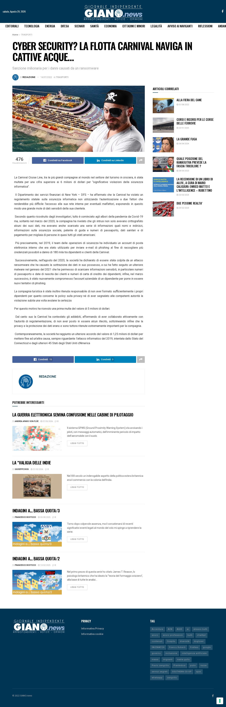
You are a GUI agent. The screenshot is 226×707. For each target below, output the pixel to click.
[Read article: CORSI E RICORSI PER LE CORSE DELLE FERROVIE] (163, 125)
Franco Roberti (177, 647)
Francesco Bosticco (25, 517)
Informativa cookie (92, 634)
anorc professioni (173, 635)
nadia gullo (183, 659)
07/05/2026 (47, 421)
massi (155, 659)
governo (156, 653)
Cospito (171, 641)
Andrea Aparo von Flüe (26, 421)
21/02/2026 (37, 469)
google (207, 647)
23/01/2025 (183, 127)
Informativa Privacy (92, 628)
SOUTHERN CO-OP (182, 671)
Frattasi (194, 647)
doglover (199, 641)
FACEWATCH (158, 647)
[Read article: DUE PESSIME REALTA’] (163, 209)
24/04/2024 (183, 143)
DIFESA (65, 26)
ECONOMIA (110, 26)
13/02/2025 (45, 565)
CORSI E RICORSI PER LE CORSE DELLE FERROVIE (195, 121)
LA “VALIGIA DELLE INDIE (31, 462)
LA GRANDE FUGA (187, 139)
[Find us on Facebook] (222, 11)
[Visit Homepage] (113, 11)
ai (188, 629)
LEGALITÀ (156, 26)
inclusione (171, 653)
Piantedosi (180, 665)
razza (203, 665)
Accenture (157, 629)
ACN (170, 629)
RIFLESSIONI (205, 26)
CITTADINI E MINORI (133, 26)
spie (198, 671)
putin (193, 665)
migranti (168, 659)
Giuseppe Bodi (22, 469)
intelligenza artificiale (194, 653)
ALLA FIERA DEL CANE (189, 100)
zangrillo (172, 677)
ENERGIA (50, 26)
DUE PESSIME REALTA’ (189, 203)
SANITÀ (94, 26)
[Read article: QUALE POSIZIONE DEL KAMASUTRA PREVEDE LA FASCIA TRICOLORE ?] (163, 164)
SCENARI (80, 26)
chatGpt (201, 635)
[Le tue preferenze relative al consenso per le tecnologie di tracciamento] (219, 700)
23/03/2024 (183, 194)
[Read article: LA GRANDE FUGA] (163, 144)
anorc (155, 635)
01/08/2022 (183, 104)
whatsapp (157, 677)
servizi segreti (160, 671)
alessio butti (200, 629)
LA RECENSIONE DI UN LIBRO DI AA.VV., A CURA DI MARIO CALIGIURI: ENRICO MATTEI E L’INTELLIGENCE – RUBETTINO (195, 185)
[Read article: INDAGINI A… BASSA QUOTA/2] (37, 582)
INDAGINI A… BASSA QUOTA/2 (36, 558)
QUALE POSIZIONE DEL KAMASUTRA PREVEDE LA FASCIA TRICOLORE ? (191, 162)
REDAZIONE (28, 77)
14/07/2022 (46, 77)
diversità (184, 641)
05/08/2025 (45, 517)
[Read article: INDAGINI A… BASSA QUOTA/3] (37, 534)
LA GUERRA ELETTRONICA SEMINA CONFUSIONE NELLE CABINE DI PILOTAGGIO (72, 414)
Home (15, 34)
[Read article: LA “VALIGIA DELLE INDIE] (37, 486)
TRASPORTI (26, 34)
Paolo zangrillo (160, 665)
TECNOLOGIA (31, 26)
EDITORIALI (12, 26)
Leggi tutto (78, 443)
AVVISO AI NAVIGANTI (180, 26)
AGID (179, 629)
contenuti (157, 641)
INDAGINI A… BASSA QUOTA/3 (36, 510)
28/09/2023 (183, 170)
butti (190, 635)
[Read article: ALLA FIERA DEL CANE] (163, 105)
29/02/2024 (183, 207)
